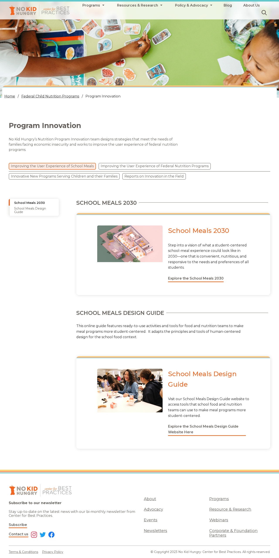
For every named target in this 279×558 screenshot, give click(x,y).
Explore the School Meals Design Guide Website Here (203, 429)
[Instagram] (34, 535)
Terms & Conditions (23, 552)
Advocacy (153, 509)
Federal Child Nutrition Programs (50, 96)
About (150, 498)
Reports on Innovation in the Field (154, 176)
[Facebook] (51, 535)
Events (150, 519)
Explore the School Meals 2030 (196, 278)
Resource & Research (230, 509)
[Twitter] (43, 535)
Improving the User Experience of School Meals (52, 166)
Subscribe (18, 525)
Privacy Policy (52, 552)
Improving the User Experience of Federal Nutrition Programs (155, 166)
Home (9, 96)
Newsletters (155, 530)
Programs (219, 498)
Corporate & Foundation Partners (233, 533)
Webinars (218, 519)
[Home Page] (39, 10)
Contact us (18, 534)
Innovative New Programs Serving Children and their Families (64, 176)
